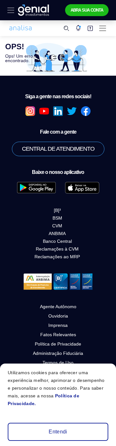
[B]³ (57, 210)
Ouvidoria (58, 315)
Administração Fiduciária (58, 353)
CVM (57, 225)
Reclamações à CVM (57, 248)
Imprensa (58, 325)
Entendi (58, 431)
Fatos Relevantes (58, 334)
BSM (57, 218)
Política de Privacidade (58, 343)
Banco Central (57, 241)
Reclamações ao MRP (57, 256)
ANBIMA (57, 233)
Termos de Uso (58, 362)
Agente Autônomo (58, 306)
